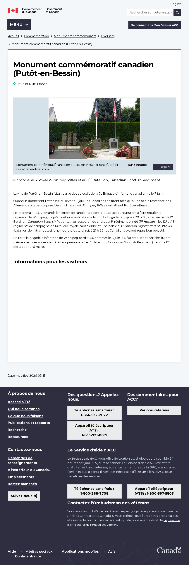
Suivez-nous (25, 497)
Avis (112, 551)
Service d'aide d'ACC (85, 458)
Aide (12, 551)
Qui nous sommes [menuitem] (23, 409)
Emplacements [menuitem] (21, 477)
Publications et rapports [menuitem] (29, 423)
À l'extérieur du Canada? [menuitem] (29, 470)
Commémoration (36, 36)
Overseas (107, 36)
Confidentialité (28, 556)
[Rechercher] (177, 12)
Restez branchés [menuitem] (22, 484)
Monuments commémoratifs (75, 36)
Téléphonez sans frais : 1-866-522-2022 (94, 412)
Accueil (13, 36)
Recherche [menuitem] (17, 430)
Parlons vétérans (154, 410)
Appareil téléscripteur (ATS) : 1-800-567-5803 (154, 491)
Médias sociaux (38, 551)
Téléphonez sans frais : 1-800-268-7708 (94, 491)
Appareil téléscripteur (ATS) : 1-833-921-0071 (94, 430)
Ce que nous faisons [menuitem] (25, 416)
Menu (20, 24)
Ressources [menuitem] (18, 437)
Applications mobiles (80, 551)
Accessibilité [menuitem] (19, 402)
